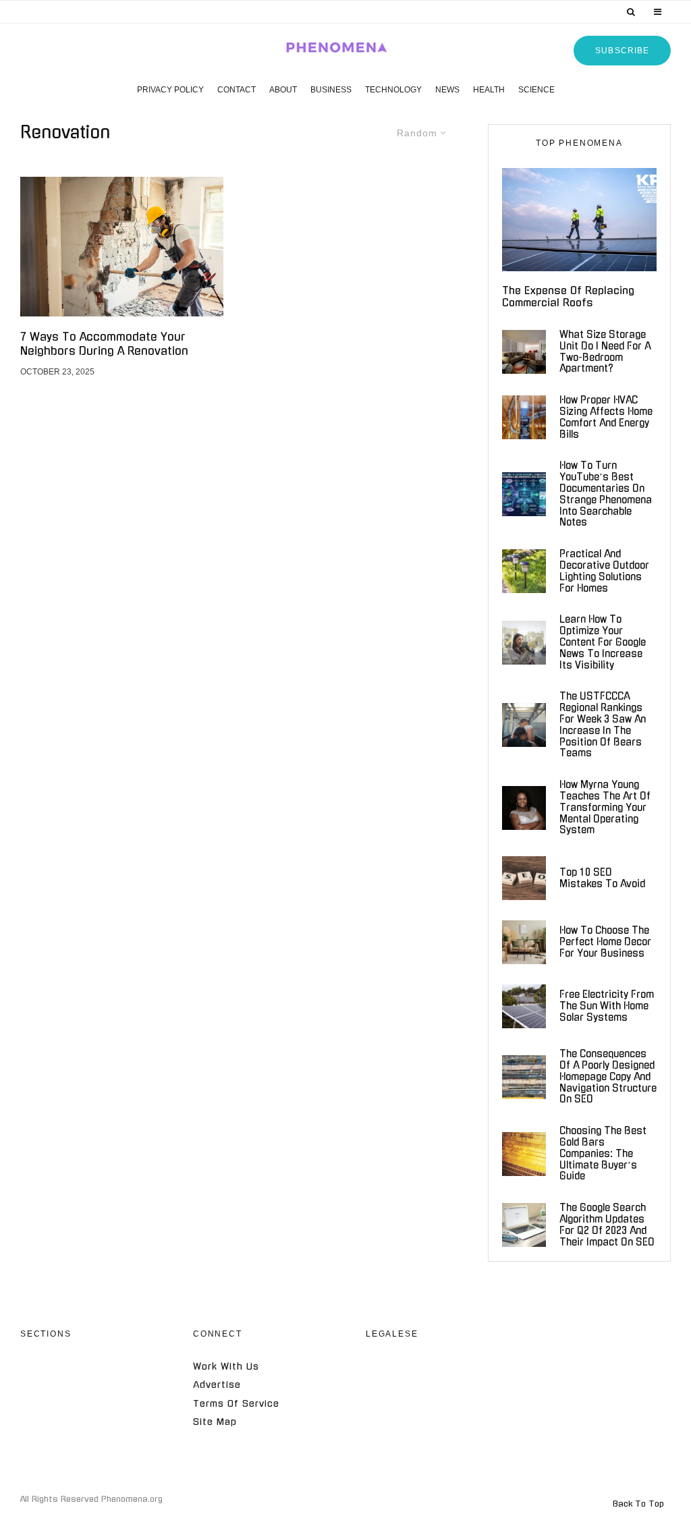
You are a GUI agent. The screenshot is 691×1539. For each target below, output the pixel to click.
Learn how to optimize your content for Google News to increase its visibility (602, 642)
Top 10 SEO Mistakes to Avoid (602, 878)
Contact (236, 89)
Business (331, 89)
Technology (393, 89)
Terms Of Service (236, 1403)
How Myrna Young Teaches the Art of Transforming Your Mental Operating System (605, 807)
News (447, 89)
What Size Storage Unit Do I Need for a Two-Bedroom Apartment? (605, 351)
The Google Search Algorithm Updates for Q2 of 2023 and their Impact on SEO (607, 1224)
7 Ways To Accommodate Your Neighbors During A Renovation (104, 343)
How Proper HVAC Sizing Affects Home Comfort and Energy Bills (606, 417)
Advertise (217, 1384)
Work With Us (226, 1366)
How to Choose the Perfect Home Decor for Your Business (605, 942)
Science (536, 89)
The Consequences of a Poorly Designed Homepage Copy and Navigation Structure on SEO (608, 1076)
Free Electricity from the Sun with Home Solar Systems (606, 1006)
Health (489, 89)
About (283, 89)
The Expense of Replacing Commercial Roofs (568, 296)
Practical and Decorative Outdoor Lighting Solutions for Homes (604, 570)
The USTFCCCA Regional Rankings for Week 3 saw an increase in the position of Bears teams (602, 725)
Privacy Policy (170, 89)
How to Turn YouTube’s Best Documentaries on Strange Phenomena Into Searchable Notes (605, 494)
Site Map (215, 1422)
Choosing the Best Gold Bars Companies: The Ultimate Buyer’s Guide (602, 1153)
